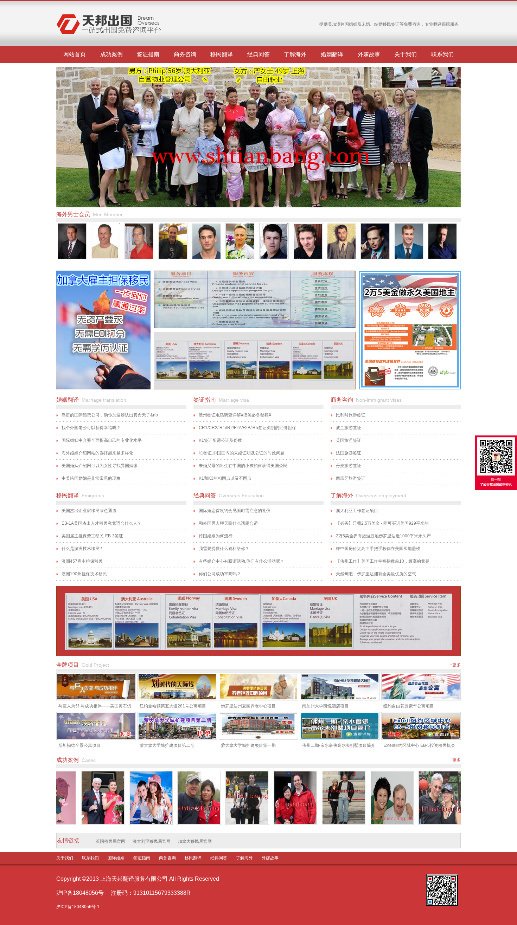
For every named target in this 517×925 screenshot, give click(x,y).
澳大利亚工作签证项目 (357, 510)
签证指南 (148, 54)
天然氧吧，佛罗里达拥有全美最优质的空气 (376, 573)
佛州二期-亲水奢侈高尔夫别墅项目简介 (338, 745)
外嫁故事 (369, 54)
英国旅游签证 (348, 440)
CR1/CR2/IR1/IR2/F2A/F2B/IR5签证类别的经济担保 (247, 427)
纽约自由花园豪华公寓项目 (408, 706)
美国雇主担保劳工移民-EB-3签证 (92, 535)
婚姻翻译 (332, 54)
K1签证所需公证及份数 (220, 440)
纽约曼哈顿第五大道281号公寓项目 (173, 706)
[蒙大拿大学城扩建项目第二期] (177, 737)
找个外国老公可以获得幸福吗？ (91, 427)
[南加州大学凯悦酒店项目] (339, 698)
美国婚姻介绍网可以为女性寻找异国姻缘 (100, 465)
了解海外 (295, 54)
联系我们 (442, 54)
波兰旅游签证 (348, 427)
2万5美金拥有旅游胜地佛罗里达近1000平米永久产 (383, 535)
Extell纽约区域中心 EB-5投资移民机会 (419, 745)
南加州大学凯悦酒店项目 (325, 706)
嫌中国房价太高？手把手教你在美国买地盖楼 (378, 548)
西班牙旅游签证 (350, 478)
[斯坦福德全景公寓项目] (96, 737)
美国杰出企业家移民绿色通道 (89, 510)
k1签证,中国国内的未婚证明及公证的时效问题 (242, 453)
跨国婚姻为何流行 (215, 535)
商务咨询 (185, 54)
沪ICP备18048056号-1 (78, 906)
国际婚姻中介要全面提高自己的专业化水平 (102, 440)
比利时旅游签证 (350, 415)
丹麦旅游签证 (348, 465)
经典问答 (258, 54)
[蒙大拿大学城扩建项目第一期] (258, 737)
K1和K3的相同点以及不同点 (225, 478)
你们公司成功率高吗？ (220, 573)
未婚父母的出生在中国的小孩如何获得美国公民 (243, 465)
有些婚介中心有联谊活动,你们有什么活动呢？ (241, 561)
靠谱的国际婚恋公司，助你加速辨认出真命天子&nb (110, 415)
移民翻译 (221, 54)
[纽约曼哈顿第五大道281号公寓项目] (177, 698)
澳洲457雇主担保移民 (82, 561)
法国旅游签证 (348, 453)
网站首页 (74, 54)
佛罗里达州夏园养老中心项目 (248, 706)
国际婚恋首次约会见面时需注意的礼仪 (234, 510)
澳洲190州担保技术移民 (85, 573)
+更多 (455, 664)
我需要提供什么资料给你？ (224, 548)
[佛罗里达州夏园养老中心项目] (258, 698)
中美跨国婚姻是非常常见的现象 (91, 478)
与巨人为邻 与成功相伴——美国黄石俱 (94, 706)
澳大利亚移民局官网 (152, 841)
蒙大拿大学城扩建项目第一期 (248, 745)
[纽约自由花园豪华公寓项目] (421, 698)
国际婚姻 (116, 857)
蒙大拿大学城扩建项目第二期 (167, 745)
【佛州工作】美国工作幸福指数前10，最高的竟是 (382, 561)
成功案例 (111, 54)
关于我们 (405, 54)
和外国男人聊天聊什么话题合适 (228, 523)
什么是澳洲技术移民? (82, 548)
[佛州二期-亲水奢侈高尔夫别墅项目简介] (339, 737)
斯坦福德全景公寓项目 (79, 745)
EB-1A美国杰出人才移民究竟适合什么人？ (101, 523)
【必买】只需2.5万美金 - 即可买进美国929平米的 (382, 523)
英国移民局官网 (110, 841)
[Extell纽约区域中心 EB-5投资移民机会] (421, 737)
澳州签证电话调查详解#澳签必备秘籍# (235, 415)
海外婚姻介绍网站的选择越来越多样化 (97, 453)
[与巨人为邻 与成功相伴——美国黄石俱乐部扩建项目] (96, 698)
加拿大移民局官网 (195, 841)
